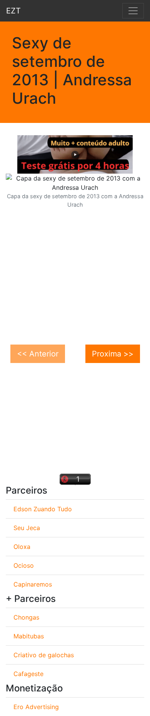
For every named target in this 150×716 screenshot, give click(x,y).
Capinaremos (32, 584)
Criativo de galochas (43, 655)
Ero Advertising (36, 707)
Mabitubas (28, 636)
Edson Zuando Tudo (42, 509)
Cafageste (28, 674)
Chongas (26, 617)
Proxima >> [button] (112, 353)
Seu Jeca (26, 528)
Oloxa (21, 546)
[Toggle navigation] (133, 10)
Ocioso (23, 565)
